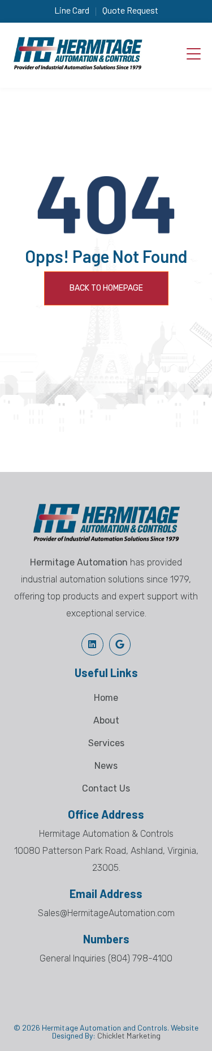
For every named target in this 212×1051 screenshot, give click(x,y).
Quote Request (130, 10)
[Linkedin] (92, 644)
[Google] (120, 644)
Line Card (71, 10)
